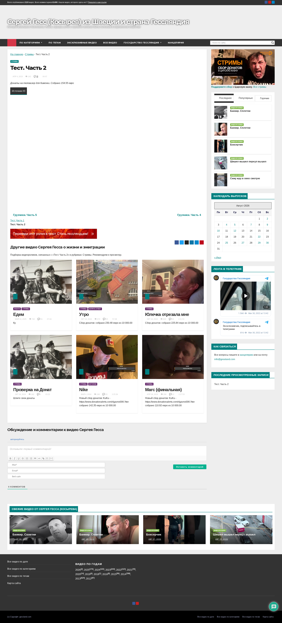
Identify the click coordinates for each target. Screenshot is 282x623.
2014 (123, 574)
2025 (86, 570)
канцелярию (246, 355)
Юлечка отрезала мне (167, 314)
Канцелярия (176, 42)
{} (47, 458)
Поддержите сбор (221, 87)
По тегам (55, 42)
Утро (84, 314)
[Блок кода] (39, 458)
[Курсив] (14, 458)
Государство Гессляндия (142, 42)
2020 (78, 574)
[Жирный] (10, 458)
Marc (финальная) (163, 389)
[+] (51, 458)
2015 (113, 574)
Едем (18, 314)
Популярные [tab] (245, 98)
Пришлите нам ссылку (97, 2)
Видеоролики (237, 108)
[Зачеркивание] (23, 458)
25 (226, 243)
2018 (96, 574)
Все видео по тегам (18, 576)
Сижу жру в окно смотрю (245, 178)
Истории (92, 384)
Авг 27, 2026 (154, 539)
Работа (17, 309)
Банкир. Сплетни (240, 111)
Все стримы (259, 87)
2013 (78, 578)
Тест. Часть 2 (221, 384)
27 (243, 243)
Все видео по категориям (21, 569)
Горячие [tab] (264, 98)
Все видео (110, 42)
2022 (118, 570)
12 (235, 231)
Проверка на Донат (32, 389)
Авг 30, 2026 (21, 539)
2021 (129, 570)
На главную (16, 54)
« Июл (217, 257)
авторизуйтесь (17, 439)
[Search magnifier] (273, 43)
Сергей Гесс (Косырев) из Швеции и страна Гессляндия (98, 22)
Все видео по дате (17, 561)
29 (259, 243)
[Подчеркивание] (19, 458)
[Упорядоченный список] (27, 458)
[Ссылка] (43, 458)
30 (267, 243)
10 (218, 231)
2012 (88, 578)
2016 (105, 574)
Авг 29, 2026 (88, 539)
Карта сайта (14, 583)
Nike (83, 389)
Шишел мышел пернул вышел (248, 161)
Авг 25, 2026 (221, 539)
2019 (87, 574)
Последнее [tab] (225, 98)
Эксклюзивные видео (82, 42)
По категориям (30, 42)
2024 (97, 570)
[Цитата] (35, 458)
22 (259, 237)
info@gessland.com (224, 359)
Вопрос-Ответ (95, 309)
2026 (78, 570)
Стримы (29, 54)
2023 (108, 570)
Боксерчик (236, 144)
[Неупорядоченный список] (31, 458)
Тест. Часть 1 (17, 220)
